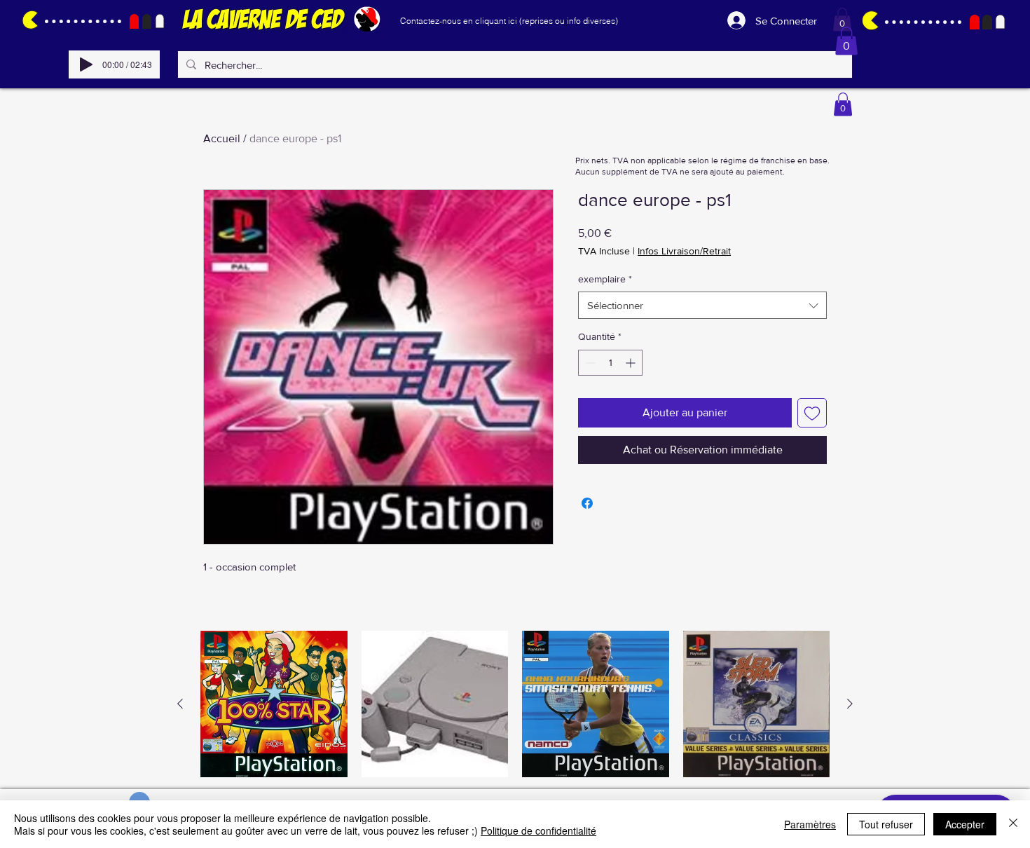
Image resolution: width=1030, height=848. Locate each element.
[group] (515, 704)
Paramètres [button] (810, 824)
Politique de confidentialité (538, 830)
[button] (842, 19)
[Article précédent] (180, 703)
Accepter (964, 824)
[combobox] (702, 305)
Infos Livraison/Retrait (684, 251)
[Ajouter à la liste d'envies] (812, 413)
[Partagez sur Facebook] (587, 503)
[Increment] (631, 362)
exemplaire (605, 279)
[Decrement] (589, 362)
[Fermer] (1013, 824)
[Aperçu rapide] (274, 704)
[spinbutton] (610, 362)
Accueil (221, 138)
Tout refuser (886, 824)
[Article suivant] (850, 703)
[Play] (86, 64)
